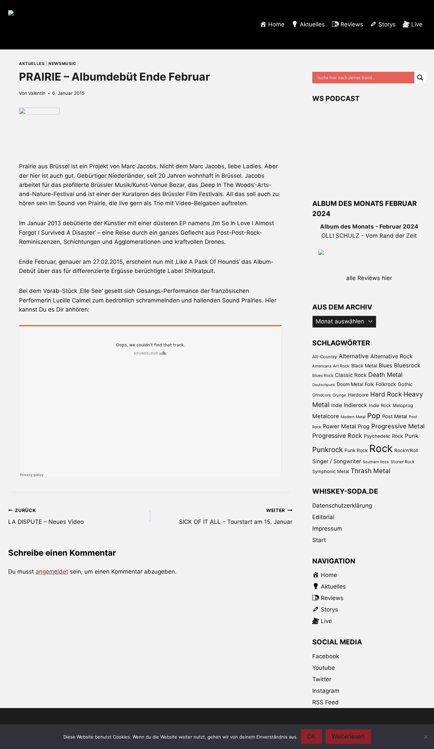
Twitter (321, 679)
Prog (364, 426)
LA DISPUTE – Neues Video (46, 517)
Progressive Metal (398, 426)
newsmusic (62, 63)
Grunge (339, 395)
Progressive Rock (337, 435)
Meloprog (403, 405)
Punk (411, 435)
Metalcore (325, 416)
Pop (373, 415)
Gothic (405, 384)
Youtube (323, 667)
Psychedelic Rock (383, 436)
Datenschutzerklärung (342, 505)
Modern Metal (353, 416)
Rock (381, 448)
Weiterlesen (348, 736)
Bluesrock (407, 365)
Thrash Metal (370, 471)
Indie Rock (380, 405)
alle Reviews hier (369, 278)
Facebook (325, 656)
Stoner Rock (403, 461)
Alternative (354, 356)
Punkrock (327, 449)
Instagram (325, 690)
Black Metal (364, 365)
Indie (336, 405)
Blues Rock (322, 375)
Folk (369, 384)
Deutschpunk (323, 385)
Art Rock (341, 365)
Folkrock (386, 384)
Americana (321, 366)
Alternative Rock (391, 356)
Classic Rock (351, 375)
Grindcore (321, 395)
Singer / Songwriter (336, 461)
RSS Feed (325, 702)
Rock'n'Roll (406, 450)
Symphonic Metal (330, 471)
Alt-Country (324, 356)
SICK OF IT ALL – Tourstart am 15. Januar (235, 517)
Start (319, 540)
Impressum (327, 528)
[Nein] (425, 736)
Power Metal (339, 426)
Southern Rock (376, 461)
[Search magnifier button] (420, 77)
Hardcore (358, 395)
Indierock (355, 405)
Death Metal (385, 374)
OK (311, 736)
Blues (385, 365)
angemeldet (52, 571)
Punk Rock (356, 450)
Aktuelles (31, 63)
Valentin (36, 93)
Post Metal (394, 416)
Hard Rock (386, 394)
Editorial (323, 517)
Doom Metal (350, 384)
